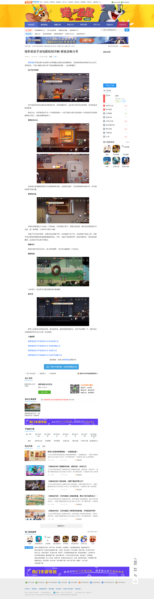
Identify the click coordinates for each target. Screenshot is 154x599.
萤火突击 (67, 550)
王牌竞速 (109, 133)
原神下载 (82, 550)
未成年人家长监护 (68, 589)
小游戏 (61, 550)
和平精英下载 (61, 560)
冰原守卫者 (109, 121)
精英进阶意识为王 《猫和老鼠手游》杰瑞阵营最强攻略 (32, 415)
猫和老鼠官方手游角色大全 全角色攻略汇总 (44, 346)
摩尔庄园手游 (38, 550)
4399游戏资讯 (96, 582)
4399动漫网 (74, 582)
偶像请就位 (38, 560)
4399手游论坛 (121, 582)
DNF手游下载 (71, 560)
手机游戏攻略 (135, 569)
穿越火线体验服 (39, 558)
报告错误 (53, 373)
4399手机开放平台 (109, 582)
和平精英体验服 (39, 555)
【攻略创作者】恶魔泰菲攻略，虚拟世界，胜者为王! (67, 466)
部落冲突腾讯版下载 (41, 547)
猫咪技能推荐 (58, 34)
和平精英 (65, 543)
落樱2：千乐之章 (82, 560)
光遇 (75, 558)
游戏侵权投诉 (43, 589)
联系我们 (34, 589)
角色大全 (70, 24)
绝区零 (60, 553)
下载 (123, 101)
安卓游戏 (46, 2)
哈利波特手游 (75, 543)
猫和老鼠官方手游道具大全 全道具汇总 (42, 350)
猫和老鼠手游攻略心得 (57, 24)
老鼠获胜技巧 (80, 34)
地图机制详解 (62, 30)
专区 (117, 101)
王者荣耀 (47, 543)
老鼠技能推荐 (47, 34)
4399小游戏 (117, 2)
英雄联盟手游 (39, 543)
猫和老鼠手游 (77, 13)
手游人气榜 (110, 85)
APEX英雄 (74, 550)
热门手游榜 (107, 90)
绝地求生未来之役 (67, 558)
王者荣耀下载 (92, 558)
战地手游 (57, 558)
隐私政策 (78, 589)
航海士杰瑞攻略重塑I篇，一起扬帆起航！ (63, 452)
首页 (41, 2)
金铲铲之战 (84, 543)
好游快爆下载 (38, 563)
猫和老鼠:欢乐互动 (50, 46)
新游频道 (58, 2)
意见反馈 (58, 589)
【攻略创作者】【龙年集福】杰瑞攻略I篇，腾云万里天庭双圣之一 (72, 496)
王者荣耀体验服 (75, 547)
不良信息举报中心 (46, 592)
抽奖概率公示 (74, 30)
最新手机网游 (61, 526)
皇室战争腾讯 (82, 553)
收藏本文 (43, 373)
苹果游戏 (52, 2)
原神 (29, 543)
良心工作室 (49, 558)
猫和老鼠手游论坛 (109, 24)
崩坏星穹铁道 (82, 558)
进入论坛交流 (31, 373)
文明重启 (66, 547)
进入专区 (45, 392)
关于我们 (27, 589)
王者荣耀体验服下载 (70, 553)
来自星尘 (83, 555)
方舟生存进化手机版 (72, 555)
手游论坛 (89, 2)
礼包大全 (122, 24)
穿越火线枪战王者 (125, 168)
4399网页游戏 (85, 582)
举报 (50, 57)
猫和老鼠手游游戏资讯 (44, 24)
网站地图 (51, 589)
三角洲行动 (91, 553)
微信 (135, 575)
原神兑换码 (45, 553)
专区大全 (64, 2)
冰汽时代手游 (90, 550)
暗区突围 (46, 560)
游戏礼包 (76, 2)
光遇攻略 (90, 555)
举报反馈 (79, 460)
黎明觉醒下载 (50, 555)
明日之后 (37, 553)
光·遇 (92, 543)
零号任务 (53, 560)
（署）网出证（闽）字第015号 (83, 592)
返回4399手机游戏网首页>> (89, 373)
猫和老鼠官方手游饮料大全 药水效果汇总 (43, 341)
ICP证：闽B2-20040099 (31, 592)
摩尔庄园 (109, 129)
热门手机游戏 (127, 142)
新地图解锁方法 (40, 30)
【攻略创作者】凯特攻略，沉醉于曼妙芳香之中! (65, 481)
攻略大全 (37, 34)
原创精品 (70, 2)
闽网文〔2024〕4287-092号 (64, 592)
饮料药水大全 (69, 34)
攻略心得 (60, 46)
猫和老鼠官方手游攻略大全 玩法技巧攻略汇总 (45, 355)
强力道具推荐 (51, 30)
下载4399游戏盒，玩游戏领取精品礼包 (61, 366)
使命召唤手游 (57, 543)
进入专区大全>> (92, 531)
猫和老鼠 (31, 62)
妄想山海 (109, 117)
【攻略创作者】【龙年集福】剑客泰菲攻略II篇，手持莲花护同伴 (71, 511)
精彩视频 (83, 2)
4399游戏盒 (126, 2)
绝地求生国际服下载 (51, 550)
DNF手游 (52, 547)
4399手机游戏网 (37, 46)
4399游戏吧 (64, 582)
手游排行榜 (53, 553)
